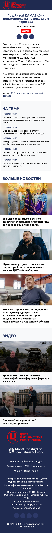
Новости (14, 461)
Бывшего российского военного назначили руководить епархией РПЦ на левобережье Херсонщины (26, 221)
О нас (27, 471)
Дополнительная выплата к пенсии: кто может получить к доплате (25, 164)
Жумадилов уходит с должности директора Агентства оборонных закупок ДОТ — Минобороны (23, 267)
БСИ (26, 466)
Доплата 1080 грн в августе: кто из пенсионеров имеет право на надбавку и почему (25, 153)
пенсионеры (22, 93)
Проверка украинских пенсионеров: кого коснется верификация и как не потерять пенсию (26, 143)
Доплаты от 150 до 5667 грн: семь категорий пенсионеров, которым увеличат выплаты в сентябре (24, 120)
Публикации (27, 461)
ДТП (12, 93)
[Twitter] (25, 36)
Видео (9, 336)
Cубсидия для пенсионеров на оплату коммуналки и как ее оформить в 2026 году (23, 132)
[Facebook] (19, 36)
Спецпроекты (38, 466)
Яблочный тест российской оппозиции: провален (19, 422)
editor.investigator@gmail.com (26, 504)
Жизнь (26, 31)
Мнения (18, 471)
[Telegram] (31, 36)
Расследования (14, 466)
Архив (35, 471)
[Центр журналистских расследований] (15, 5)
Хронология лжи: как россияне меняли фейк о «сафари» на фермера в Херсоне (26, 378)
